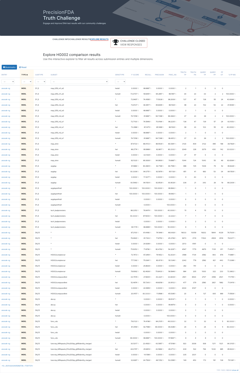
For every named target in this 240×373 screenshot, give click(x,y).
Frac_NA (172, 75)
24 (14, 366)
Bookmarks (10, 67)
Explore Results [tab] (99, 39)
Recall (148, 75)
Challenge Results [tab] (79, 39)
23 (12, 366)
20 (7, 366)
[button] (129, 43)
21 (8, 366)
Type (23, 75)
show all (235, 370)
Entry (4, 75)
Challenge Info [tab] (60, 39)
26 (18, 366)
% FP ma (232, 75)
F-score (135, 75)
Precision (159, 75)
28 (22, 366)
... (5, 366)
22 (10, 366)
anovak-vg (6, 88)
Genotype (119, 75)
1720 (26, 366)
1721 (30, 366)
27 (20, 366)
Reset (24, 67)
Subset (54, 75)
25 (17, 366)
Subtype (39, 75)
